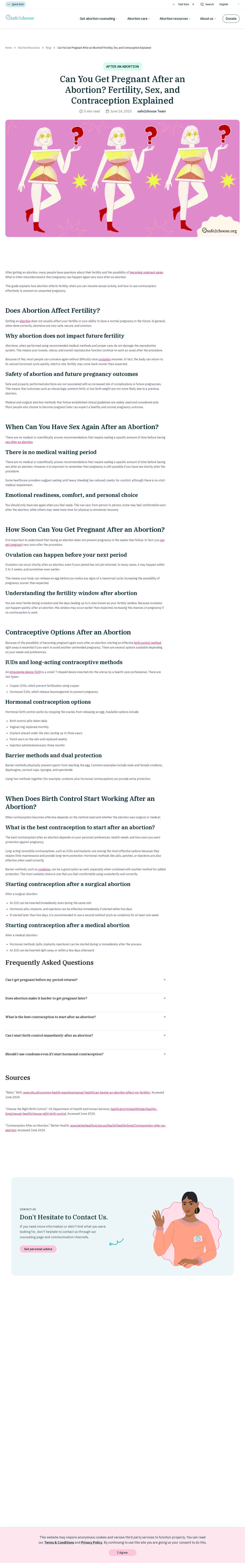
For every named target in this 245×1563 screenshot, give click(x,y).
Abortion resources (174, 19)
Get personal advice (38, 1249)
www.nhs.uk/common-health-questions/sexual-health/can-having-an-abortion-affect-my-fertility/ (86, 1092)
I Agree (122, 1552)
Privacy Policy (91, 1542)
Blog (48, 47)
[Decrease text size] (173, 4)
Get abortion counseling (97, 19)
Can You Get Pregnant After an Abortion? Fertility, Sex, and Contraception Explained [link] (104, 47)
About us (206, 19)
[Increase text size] (193, 4)
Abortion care (137, 19)
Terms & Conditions (59, 1542)
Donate (231, 19)
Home (8, 47)
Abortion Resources (29, 47)
